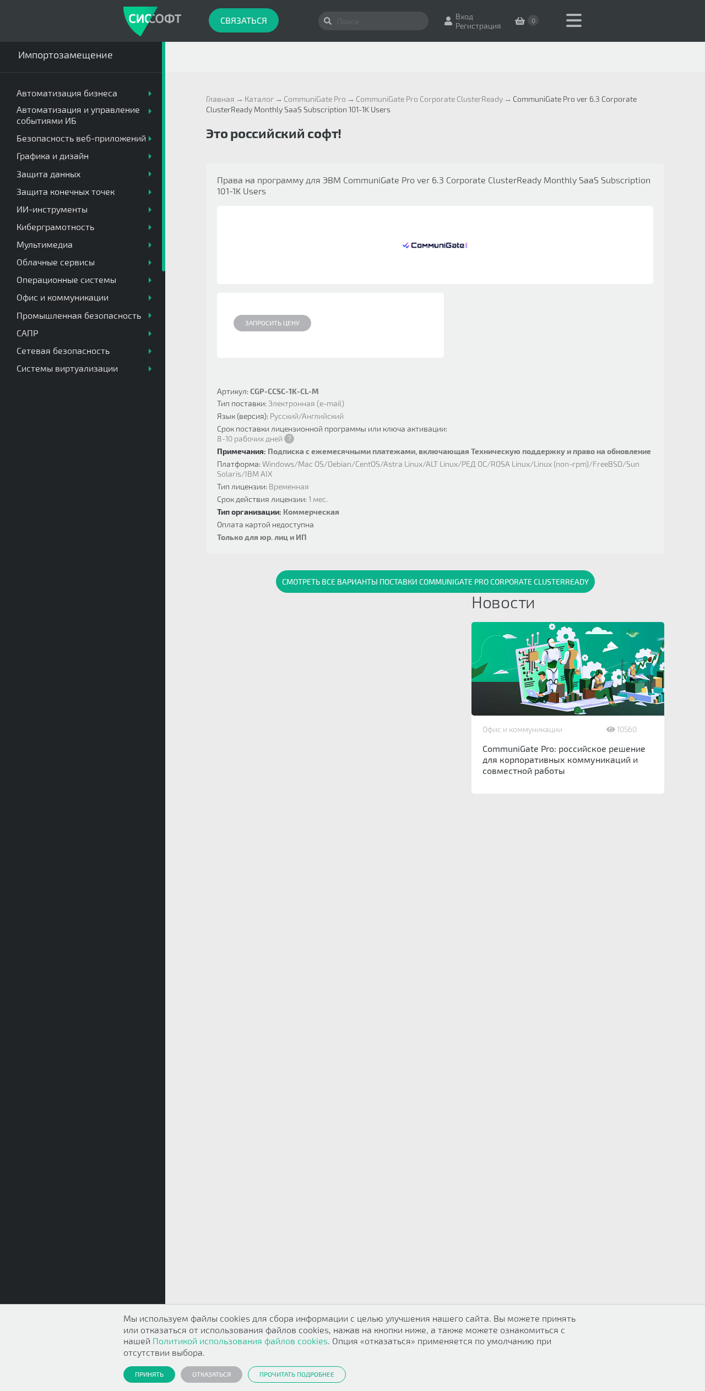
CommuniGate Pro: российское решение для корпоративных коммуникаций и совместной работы (564, 759)
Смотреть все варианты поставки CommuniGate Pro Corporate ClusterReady (435, 581)
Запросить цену (272, 322)
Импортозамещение (65, 54)
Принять (149, 1374)
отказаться (211, 1374)
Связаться (243, 20)
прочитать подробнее (296, 1374)
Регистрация (478, 25)
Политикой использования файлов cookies (240, 1340)
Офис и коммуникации (522, 729)
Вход (464, 16)
